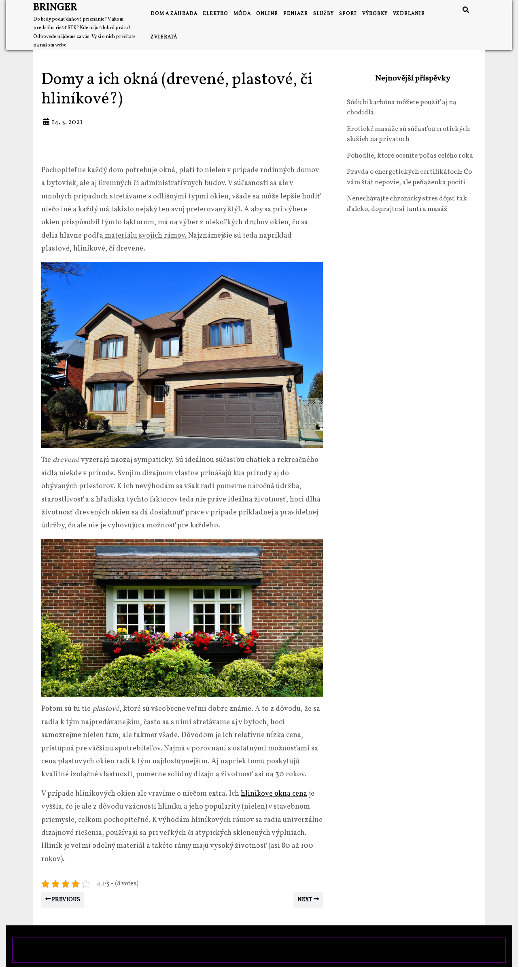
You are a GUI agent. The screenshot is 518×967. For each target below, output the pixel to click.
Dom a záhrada (174, 14)
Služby (323, 14)
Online (267, 14)
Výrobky (375, 14)
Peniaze (295, 14)
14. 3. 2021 (67, 122)
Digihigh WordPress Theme (201, 950)
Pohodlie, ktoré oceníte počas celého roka (410, 155)
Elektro (215, 14)
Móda (242, 14)
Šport (348, 14)
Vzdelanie (409, 14)
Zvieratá (164, 37)
